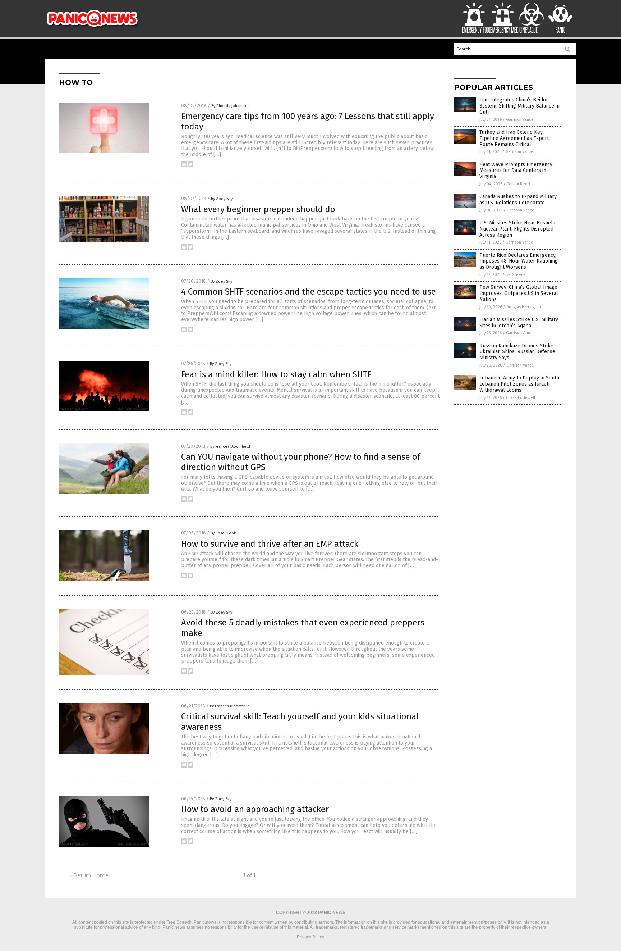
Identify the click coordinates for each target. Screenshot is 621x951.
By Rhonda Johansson (230, 106)
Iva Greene (516, 274)
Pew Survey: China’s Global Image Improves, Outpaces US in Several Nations (518, 293)
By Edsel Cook (223, 533)
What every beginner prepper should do (258, 209)
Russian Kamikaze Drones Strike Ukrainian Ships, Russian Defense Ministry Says (517, 352)
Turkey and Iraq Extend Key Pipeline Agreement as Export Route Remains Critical (514, 138)
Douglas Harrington (523, 307)
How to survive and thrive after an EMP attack (269, 544)
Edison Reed (518, 184)
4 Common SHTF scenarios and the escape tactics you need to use (308, 292)
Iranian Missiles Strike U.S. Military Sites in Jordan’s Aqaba (518, 323)
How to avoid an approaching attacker (255, 809)
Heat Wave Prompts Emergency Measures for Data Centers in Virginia (515, 170)
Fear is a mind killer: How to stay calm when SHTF (276, 374)
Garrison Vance (520, 119)
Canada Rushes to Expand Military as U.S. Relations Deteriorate (518, 200)
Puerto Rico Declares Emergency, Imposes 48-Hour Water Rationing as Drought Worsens (518, 261)
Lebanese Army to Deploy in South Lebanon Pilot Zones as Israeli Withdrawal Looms (519, 384)
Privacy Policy (310, 936)
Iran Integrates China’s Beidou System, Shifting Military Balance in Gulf (519, 106)
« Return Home (89, 875)
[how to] (93, 27)
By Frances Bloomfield (230, 446)
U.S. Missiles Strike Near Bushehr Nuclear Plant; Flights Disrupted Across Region (517, 229)
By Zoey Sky (222, 198)
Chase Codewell (520, 397)
